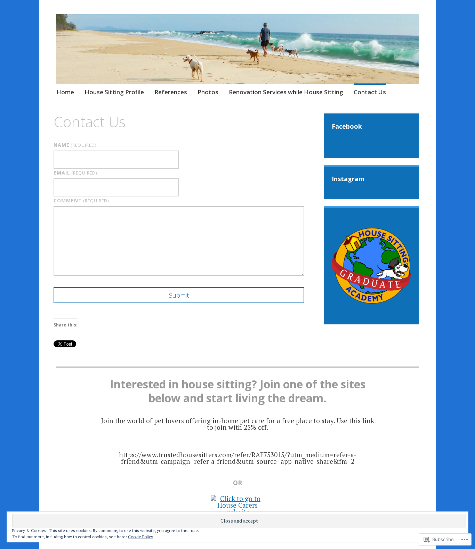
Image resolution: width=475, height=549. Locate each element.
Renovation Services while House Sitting (286, 92)
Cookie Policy (140, 536)
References (170, 92)
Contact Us (370, 92)
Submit (179, 295)
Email (75, 172)
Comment (81, 200)
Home (65, 92)
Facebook (347, 126)
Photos (208, 92)
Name (75, 145)
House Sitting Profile (114, 92)
